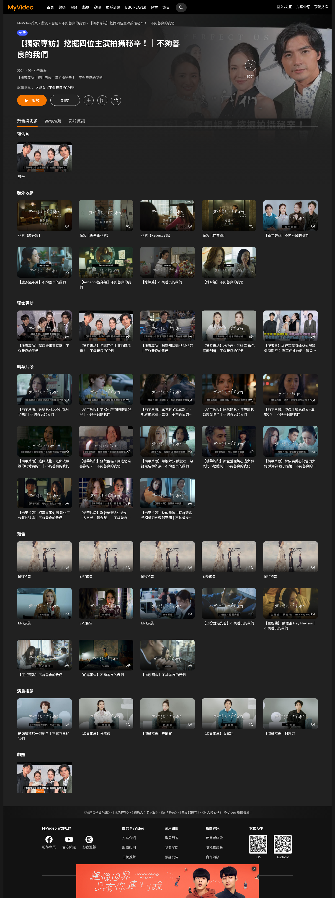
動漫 (97, 7)
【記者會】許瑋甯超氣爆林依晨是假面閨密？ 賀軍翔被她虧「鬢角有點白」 (290, 348)
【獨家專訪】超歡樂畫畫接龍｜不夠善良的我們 (43, 348)
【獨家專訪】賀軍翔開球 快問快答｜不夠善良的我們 (167, 348)
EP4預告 (270, 576)
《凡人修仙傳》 (212, 812)
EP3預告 (24, 623)
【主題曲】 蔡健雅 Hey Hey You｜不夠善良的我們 (290, 625)
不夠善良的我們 (74, 23)
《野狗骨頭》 (169, 812)
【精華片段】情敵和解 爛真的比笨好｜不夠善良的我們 (105, 412)
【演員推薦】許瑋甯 (156, 733)
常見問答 (171, 837)
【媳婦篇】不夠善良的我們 (161, 281)
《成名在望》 (121, 812)
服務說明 (129, 847)
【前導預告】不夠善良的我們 (102, 674)
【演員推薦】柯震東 (279, 733)
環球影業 (113, 7)
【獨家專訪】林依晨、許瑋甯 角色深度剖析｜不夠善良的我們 (229, 348)
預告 (21, 176)
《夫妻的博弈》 (189, 812)
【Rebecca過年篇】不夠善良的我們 (105, 284)
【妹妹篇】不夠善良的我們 (223, 281)
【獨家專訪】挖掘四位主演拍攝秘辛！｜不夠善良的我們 (105, 348)
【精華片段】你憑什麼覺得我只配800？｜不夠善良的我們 (289, 412)
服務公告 (171, 856)
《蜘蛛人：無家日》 (144, 812)
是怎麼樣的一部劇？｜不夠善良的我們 (43, 736)
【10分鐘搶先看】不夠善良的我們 (228, 623)
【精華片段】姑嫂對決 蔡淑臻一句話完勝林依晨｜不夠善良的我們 (167, 463)
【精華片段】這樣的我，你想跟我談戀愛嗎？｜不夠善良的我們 (228, 412)
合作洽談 (212, 856)
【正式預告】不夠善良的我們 (40, 674)
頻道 (62, 7)
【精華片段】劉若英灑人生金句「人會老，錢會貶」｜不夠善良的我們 (105, 515)
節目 (166, 7)
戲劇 (86, 7)
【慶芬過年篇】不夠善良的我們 (42, 281)
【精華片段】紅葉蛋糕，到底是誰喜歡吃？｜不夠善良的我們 (105, 463)
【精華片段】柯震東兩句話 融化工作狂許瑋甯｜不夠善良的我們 (44, 515)
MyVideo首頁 (27, 23)
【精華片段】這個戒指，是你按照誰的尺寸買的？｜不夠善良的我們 (43, 463)
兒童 (154, 7)
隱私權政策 (214, 847)
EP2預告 (86, 623)
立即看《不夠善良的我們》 (55, 87)
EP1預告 (147, 623)
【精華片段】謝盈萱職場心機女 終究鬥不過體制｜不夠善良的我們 (229, 463)
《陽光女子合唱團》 (96, 812)
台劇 (55, 23)
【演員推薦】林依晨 (95, 733)
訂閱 (65, 100)
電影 (74, 7)
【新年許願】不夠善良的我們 (286, 235)
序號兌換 (321, 6)
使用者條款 (214, 837)
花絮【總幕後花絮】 (95, 235)
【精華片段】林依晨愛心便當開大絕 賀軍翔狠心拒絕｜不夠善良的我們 (290, 463)
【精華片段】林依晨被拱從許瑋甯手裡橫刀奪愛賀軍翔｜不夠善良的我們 (166, 515)
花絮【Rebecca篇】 (156, 235)
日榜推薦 (129, 856)
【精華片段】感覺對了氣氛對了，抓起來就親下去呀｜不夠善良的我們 (166, 412)
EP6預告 (147, 576)
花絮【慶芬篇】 (30, 235)
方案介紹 (303, 6)
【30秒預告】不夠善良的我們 (163, 674)
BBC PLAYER (135, 7)
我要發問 (171, 847)
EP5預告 (209, 576)
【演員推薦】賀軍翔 (218, 733)
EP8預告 (24, 576)
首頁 (50, 7)
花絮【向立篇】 (215, 235)
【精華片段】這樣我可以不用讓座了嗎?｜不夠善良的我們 (43, 412)
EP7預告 (86, 576)
